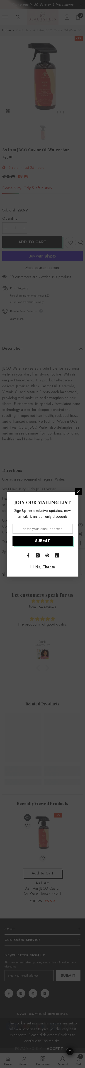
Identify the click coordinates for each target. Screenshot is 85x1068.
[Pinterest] (47, 555)
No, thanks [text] (45, 566)
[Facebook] (28, 555)
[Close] (78, 491)
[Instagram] (38, 555)
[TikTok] (57, 555)
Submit (42, 540)
